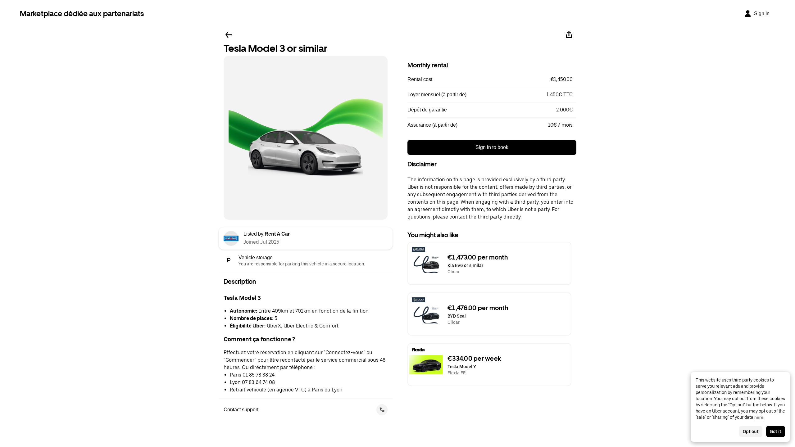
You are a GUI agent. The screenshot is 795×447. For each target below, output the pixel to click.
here (758, 417)
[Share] (568, 34)
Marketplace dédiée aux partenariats (82, 13)
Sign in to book (491, 147)
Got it (775, 431)
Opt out (751, 431)
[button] (491, 79)
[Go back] (228, 34)
